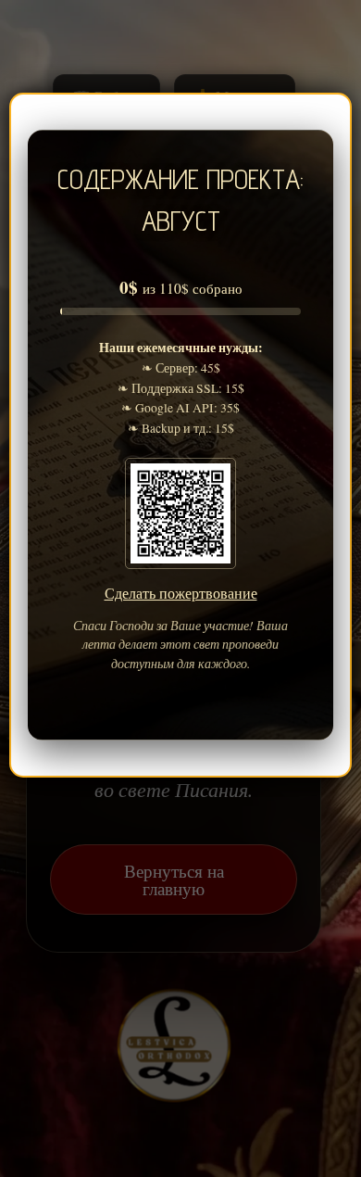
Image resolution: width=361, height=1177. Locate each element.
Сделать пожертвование (181, 592)
